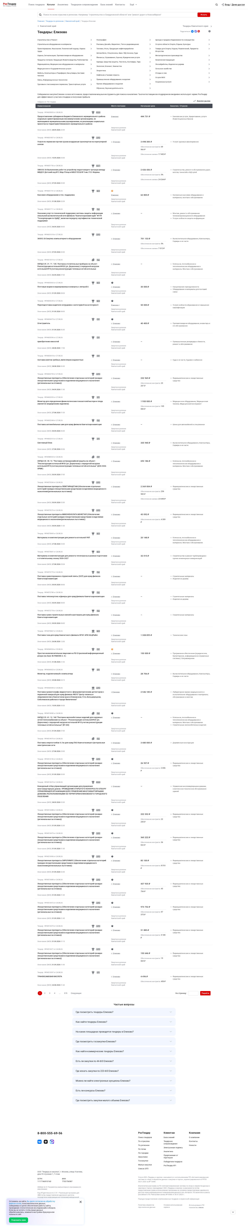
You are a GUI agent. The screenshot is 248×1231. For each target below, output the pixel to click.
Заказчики (143, 1157)
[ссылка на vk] (39, 1142)
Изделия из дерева (180, 579)
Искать (204, 15)
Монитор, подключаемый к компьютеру (55, 674)
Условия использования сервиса (173, 1206)
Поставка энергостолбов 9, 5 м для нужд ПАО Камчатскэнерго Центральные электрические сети (71, 744)
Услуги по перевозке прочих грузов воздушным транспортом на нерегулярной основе (72, 143)
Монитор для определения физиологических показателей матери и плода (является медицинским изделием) (70, 402)
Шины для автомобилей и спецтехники (189, 424)
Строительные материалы (183, 576)
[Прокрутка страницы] (233, 1212)
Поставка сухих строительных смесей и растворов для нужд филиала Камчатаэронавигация (68, 616)
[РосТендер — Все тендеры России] (9, 4)
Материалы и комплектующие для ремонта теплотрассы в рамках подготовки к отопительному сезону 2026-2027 (72, 557)
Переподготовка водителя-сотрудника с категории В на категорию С (67, 305)
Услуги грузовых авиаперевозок (186, 142)
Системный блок (44, 443)
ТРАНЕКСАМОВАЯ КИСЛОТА (49, 976)
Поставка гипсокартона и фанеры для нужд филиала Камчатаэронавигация (70, 596)
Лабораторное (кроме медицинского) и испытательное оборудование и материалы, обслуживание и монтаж (190, 694)
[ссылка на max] (52, 1142)
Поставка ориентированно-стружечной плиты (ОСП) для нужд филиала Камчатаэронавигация (68, 577)
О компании (194, 1137)
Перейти (205, 993)
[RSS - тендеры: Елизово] (198, 31)
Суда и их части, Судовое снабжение (187, 360)
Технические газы (180, 635)
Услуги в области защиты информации (188, 218)
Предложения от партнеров (171, 1156)
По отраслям (143, 1141)
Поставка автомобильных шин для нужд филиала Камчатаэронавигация (69, 424)
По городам (143, 1153)
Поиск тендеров (36, 4)
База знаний (106, 4)
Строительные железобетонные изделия (189, 725)
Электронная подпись (173, 1148)
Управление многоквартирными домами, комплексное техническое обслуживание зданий (189, 788)
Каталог (51, 4)
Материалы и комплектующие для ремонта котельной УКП (63, 538)
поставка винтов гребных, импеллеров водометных (60, 360)
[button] (216, 4)
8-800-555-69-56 (49, 1133)
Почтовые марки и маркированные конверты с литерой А (62, 287)
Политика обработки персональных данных (146, 1206)
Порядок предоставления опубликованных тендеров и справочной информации (168, 1199)
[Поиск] (40, 14)
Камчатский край (118, 130)
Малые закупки (145, 1165)
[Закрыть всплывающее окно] (80, 1201)
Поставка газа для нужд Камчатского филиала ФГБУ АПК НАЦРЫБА (67, 635)
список (201, 1207)
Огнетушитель (43, 323)
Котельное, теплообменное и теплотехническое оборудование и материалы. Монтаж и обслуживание (188, 266)
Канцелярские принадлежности (186, 287)
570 (65, 993)
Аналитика (62, 4)
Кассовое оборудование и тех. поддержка (56, 195)
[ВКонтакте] (192, 31)
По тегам (142, 1149)
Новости (192, 1145)
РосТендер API (170, 1165)
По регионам (143, 1145)
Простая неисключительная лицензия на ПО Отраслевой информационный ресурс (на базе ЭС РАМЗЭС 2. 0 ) (70, 654)
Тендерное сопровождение (84, 4)
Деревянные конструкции (183, 743)
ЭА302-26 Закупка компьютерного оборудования (59, 239)
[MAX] (195, 31)
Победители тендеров (173, 1162)
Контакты (120, 4)
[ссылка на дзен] (46, 1142)
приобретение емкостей (48, 341)
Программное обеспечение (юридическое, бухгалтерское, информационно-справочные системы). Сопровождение (191, 655)
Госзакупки (143, 1161)
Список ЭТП (143, 1169)
